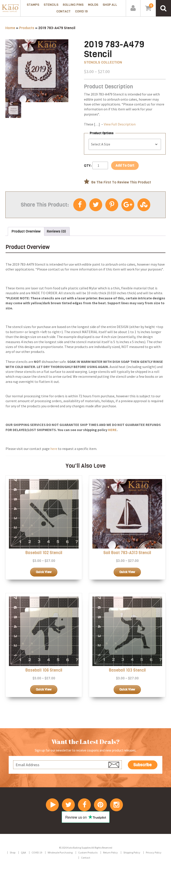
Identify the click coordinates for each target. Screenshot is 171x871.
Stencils (51, 5)
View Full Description (120, 124)
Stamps (33, 5)
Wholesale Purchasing (60, 852)
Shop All (110, 5)
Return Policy (110, 852)
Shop (12, 852)
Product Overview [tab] (26, 231)
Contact (63, 11)
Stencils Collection (103, 62)
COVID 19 (81, 11)
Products (26, 28)
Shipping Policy (131, 852)
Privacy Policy (153, 852)
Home (10, 28)
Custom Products (88, 852)
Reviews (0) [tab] (56, 231)
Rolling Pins (73, 5)
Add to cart (125, 165)
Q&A (23, 852)
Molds (93, 5)
